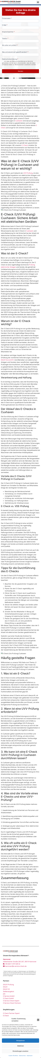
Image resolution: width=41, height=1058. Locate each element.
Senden (20, 71)
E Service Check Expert (11, 1001)
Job (4, 994)
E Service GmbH (8, 996)
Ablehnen (20, 1046)
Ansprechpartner (8, 32)
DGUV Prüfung (8, 984)
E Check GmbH (8, 998)
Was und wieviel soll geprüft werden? (15, 52)
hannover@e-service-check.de (16, 966)
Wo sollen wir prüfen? (10, 45)
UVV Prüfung (28, 173)
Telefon (5, 38)
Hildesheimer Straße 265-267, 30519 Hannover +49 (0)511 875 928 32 (19, 961)
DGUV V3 (6, 989)
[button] (38, 1020)
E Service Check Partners (12, 1003)
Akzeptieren (20, 1040)
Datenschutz (22, 1055)
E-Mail (4, 25)
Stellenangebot (8, 991)
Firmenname (7, 18)
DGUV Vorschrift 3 (7, 360)
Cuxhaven (18, 121)
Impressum (29, 1055)
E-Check (25, 145)
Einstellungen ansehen (20, 1051)
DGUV (5, 987)
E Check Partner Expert (11, 1013)
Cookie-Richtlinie (13, 1055)
